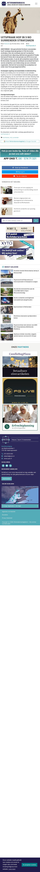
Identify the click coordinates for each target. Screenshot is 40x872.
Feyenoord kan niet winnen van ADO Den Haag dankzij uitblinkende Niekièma (25, 327)
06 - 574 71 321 (27, 158)
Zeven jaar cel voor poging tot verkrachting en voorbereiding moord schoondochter (26, 190)
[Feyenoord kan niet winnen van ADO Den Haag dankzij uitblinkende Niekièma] (7, 328)
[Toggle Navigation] (36, 3)
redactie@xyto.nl (9, 456)
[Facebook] (3, 465)
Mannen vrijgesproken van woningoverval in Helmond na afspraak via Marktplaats (23, 200)
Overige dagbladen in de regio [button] (11, 506)
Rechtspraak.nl (31, 45)
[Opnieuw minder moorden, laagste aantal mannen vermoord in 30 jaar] (7, 337)
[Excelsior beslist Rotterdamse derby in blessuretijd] (7, 274)
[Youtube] (7, 465)
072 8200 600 (8, 453)
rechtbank (6, 137)
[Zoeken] (36, 220)
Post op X (20, 172)
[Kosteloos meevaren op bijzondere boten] (7, 319)
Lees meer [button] (11, 869)
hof (11, 137)
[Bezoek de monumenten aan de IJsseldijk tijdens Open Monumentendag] (7, 292)
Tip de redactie (21, 176)
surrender (16, 137)
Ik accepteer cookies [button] (29, 865)
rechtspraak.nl (5, 134)
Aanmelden (7, 479)
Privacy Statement (7, 518)
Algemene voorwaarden (8, 511)
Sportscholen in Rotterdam (22, 307)
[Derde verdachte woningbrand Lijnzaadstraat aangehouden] (7, 301)
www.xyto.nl (8, 458)
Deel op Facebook (21, 168)
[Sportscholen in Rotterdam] (7, 310)
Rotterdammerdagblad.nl (16, 3)
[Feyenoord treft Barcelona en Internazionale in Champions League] (7, 283)
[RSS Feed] (10, 465)
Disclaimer (5, 514)
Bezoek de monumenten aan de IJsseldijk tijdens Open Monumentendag (24, 291)
